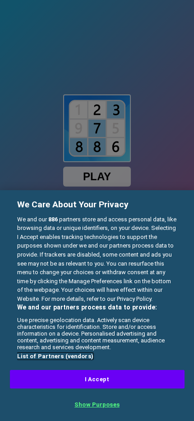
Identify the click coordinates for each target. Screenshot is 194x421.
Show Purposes (97, 404)
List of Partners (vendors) (55, 356)
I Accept (97, 379)
